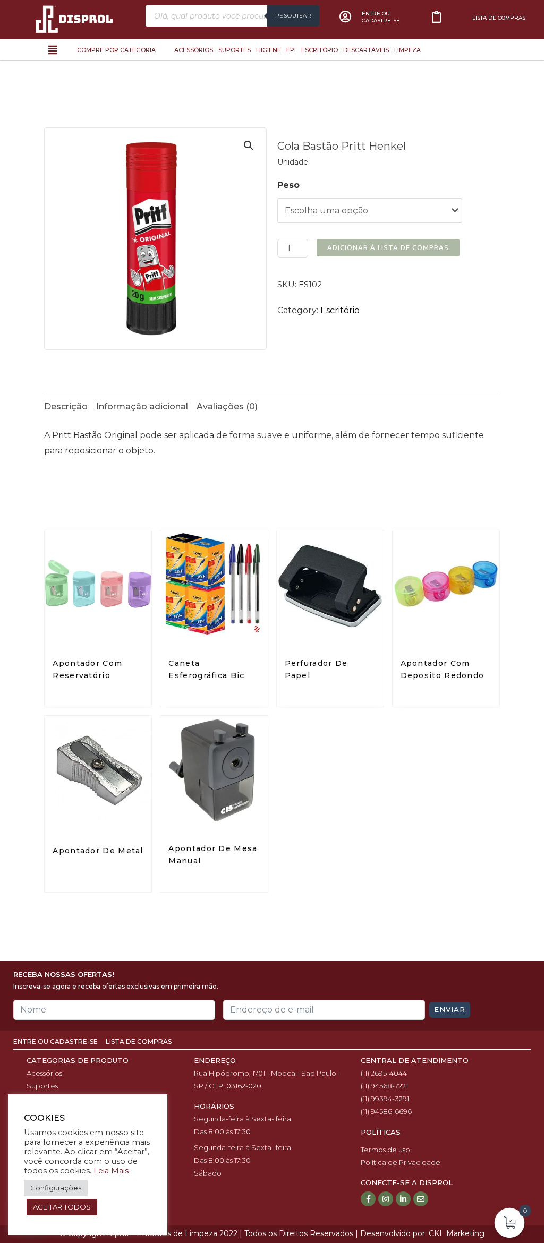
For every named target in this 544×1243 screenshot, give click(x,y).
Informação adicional (142, 406)
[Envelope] (420, 1198)
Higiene (268, 50)
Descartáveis (366, 50)
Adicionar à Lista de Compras (388, 247)
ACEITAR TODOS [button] (62, 1207)
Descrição (66, 406)
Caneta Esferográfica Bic (206, 669)
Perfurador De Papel (316, 669)
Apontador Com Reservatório (87, 669)
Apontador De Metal (98, 850)
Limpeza (407, 50)
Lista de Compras (139, 1041)
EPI (291, 50)
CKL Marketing (456, 1233)
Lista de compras (498, 17)
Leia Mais (111, 1171)
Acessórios (193, 50)
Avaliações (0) (227, 406)
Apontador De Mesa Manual (212, 854)
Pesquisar (293, 15)
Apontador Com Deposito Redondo (442, 669)
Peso (288, 185)
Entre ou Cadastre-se (56, 1041)
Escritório (319, 50)
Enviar (449, 1009)
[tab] (66, 407)
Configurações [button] (55, 1188)
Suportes (234, 50)
